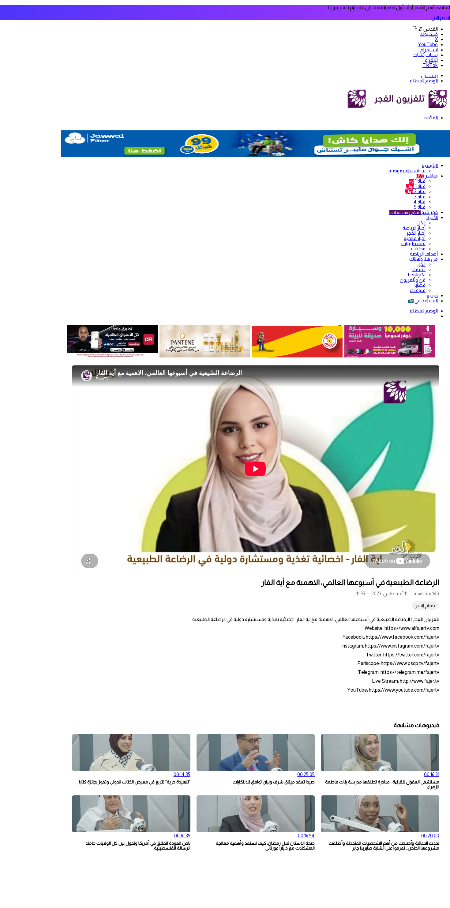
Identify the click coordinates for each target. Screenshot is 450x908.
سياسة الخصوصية (407, 170)
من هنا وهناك (423, 259)
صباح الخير (425, 605)
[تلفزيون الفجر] (369, 107)
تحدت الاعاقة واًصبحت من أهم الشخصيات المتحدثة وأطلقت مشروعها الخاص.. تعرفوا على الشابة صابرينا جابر (384, 845)
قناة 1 (417, 181)
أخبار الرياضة (414, 227)
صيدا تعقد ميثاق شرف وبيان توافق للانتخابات (274, 781)
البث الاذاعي (423, 300)
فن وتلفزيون (413, 279)
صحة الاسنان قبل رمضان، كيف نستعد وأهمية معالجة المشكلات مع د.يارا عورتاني (265, 845)
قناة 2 (415, 191)
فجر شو (413, 212)
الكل (421, 222)
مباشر (427, 175)
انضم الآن (440, 17)
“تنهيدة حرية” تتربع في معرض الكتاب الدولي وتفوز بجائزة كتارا (134, 781)
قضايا (420, 285)
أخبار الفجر (416, 233)
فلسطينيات (413, 243)
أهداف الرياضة (424, 253)
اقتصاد (419, 269)
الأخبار (432, 217)
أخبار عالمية (415, 238)
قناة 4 (420, 201)
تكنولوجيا (417, 274)
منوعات (418, 290)
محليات (418, 248)
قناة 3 (420, 196)
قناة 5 (420, 207)
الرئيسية (430, 165)
